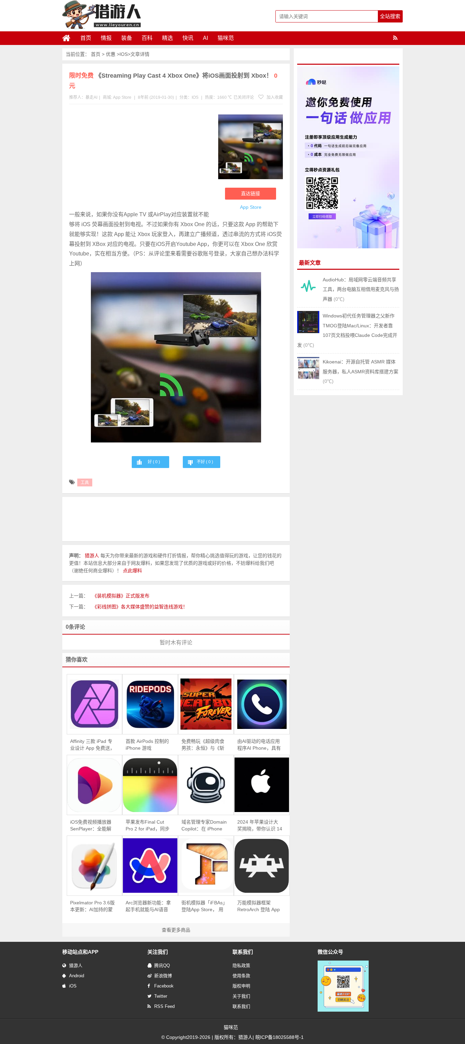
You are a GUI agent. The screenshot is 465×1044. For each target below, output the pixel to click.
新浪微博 (163, 975)
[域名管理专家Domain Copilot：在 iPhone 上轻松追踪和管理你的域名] (206, 785)
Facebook (164, 985)
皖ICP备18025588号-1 (279, 1037)
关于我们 (241, 996)
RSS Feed (164, 1006)
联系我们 (241, 1006)
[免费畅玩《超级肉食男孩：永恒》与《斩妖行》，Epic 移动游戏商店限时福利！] (206, 704)
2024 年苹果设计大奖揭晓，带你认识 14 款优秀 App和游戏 (259, 825)
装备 (126, 38)
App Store (122, 97)
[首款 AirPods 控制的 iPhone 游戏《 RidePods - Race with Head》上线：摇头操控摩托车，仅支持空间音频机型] (150, 704)
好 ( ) (154, 461)
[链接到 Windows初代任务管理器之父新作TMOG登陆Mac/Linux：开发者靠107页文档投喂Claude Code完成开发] (308, 331)
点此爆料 (132, 570)
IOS (123, 54)
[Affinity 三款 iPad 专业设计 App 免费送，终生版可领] (94, 704)
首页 (85, 38)
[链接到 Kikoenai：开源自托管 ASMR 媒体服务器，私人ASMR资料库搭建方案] (308, 377)
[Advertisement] (140, 158)
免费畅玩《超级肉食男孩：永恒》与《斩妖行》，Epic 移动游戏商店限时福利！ (202, 744)
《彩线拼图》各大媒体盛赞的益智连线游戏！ (140, 606)
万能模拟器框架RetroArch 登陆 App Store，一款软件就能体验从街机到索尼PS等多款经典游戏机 (259, 906)
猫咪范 (226, 38)
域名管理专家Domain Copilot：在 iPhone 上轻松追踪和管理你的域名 (204, 825)
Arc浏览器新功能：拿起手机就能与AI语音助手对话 (148, 906)
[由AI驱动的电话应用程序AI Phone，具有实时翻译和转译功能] (261, 704)
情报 (106, 38)
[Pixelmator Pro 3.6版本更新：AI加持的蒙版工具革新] (94, 866)
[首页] (69, 38)
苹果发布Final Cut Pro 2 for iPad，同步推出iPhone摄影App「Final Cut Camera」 (149, 825)
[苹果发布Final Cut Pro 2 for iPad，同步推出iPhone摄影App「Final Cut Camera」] (150, 785)
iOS (73, 985)
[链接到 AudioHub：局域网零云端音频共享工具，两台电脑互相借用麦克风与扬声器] (308, 295)
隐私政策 (241, 965)
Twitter (160, 996)
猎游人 (75, 965)
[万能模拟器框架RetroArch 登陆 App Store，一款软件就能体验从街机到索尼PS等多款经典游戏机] (261, 866)
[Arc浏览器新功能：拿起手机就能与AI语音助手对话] (150, 865)
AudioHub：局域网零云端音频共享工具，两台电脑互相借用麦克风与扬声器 (361, 289)
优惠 (110, 54)
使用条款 (241, 975)
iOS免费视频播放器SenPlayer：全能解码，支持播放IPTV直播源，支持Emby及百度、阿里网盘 (92, 825)
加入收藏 (274, 97)
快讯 (187, 38)
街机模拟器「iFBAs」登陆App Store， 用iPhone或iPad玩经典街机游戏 (203, 906)
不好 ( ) (205, 461)
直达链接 (250, 193)
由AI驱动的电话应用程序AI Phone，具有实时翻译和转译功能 (259, 744)
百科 (147, 38)
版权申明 (241, 985)
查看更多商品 (176, 930)
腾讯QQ (162, 965)
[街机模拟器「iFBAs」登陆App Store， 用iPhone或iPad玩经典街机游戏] (206, 865)
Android (76, 975)
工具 (85, 482)
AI (205, 38)
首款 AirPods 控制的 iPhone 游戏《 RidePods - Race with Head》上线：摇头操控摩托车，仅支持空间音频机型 (148, 744)
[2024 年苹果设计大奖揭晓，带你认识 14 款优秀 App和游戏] (261, 785)
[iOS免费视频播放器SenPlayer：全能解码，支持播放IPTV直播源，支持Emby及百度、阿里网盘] (94, 785)
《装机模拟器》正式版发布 (120, 595)
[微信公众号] (343, 1010)
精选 (167, 38)
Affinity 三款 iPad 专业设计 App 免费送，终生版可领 (92, 744)
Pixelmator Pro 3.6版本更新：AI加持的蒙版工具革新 (92, 906)
